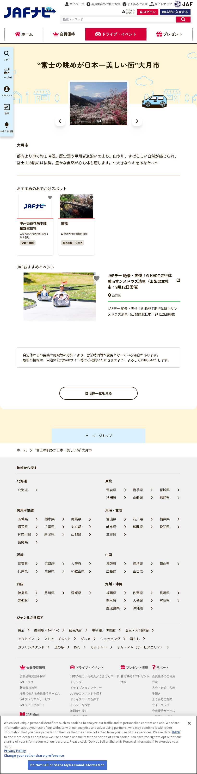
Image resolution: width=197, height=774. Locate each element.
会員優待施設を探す (33, 676)
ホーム (22, 450)
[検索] (183, 20)
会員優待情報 (35, 667)
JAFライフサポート (32, 705)
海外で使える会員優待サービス (40, 693)
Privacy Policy (15, 750)
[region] (98, 745)
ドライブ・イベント (90, 667)
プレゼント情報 (137, 667)
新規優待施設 (28, 687)
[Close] (189, 723)
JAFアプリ (26, 682)
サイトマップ (160, 705)
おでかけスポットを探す (86, 693)
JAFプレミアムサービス (35, 699)
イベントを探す (80, 705)
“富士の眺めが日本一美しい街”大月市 (63, 450)
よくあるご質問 (162, 699)
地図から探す (78, 710)
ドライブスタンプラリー (86, 687)
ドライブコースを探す (84, 699)
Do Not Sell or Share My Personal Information (67, 765)
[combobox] (118, 20)
